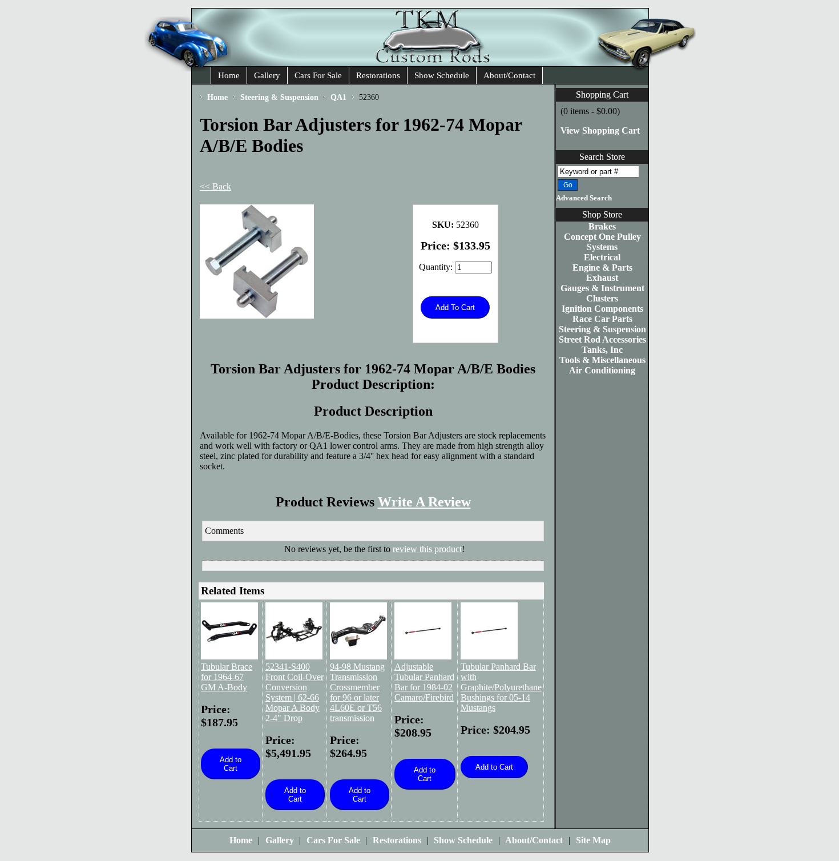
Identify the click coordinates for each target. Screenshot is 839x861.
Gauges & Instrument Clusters (602, 293)
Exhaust (602, 278)
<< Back (215, 186)
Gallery (267, 75)
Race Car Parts (602, 319)
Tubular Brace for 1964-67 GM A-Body (226, 677)
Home (229, 75)
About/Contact (509, 75)
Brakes (602, 226)
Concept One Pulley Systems (602, 242)
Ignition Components (602, 308)
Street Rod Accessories (602, 339)
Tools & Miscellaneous (602, 360)
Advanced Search (584, 198)
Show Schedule (441, 75)
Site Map (593, 840)
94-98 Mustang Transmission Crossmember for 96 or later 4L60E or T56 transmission (357, 692)
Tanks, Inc (602, 350)
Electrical (602, 257)
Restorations (378, 75)
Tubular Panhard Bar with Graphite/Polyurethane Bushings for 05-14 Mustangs (501, 687)
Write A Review (424, 501)
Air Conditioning (602, 370)
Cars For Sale (318, 75)
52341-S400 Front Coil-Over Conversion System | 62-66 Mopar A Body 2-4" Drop (294, 692)
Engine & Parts (602, 267)
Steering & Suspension (602, 329)
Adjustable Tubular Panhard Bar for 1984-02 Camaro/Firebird (424, 682)
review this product (427, 549)
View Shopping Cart (600, 130)
